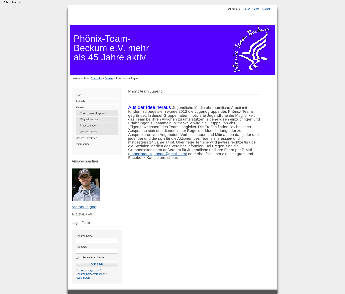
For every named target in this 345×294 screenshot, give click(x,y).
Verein (109, 78)
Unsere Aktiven (88, 132)
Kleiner (266, 8)
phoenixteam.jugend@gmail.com (157, 154)
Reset (255, 8)
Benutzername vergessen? (91, 273)
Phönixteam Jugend (92, 113)
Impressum (82, 144)
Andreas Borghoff (84, 207)
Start (78, 95)
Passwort (81, 246)
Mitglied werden (89, 119)
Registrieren (83, 277)
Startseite (96, 78)
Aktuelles (81, 101)
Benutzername (84, 235)
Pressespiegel (88, 125)
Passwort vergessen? (88, 270)
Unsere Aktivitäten (86, 138)
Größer (246, 8)
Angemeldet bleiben (93, 257)
